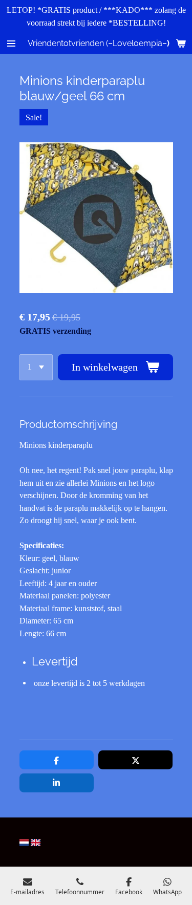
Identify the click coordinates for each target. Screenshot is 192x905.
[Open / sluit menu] (11, 43)
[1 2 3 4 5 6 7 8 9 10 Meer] (36, 367)
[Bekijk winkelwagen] (180, 43)
